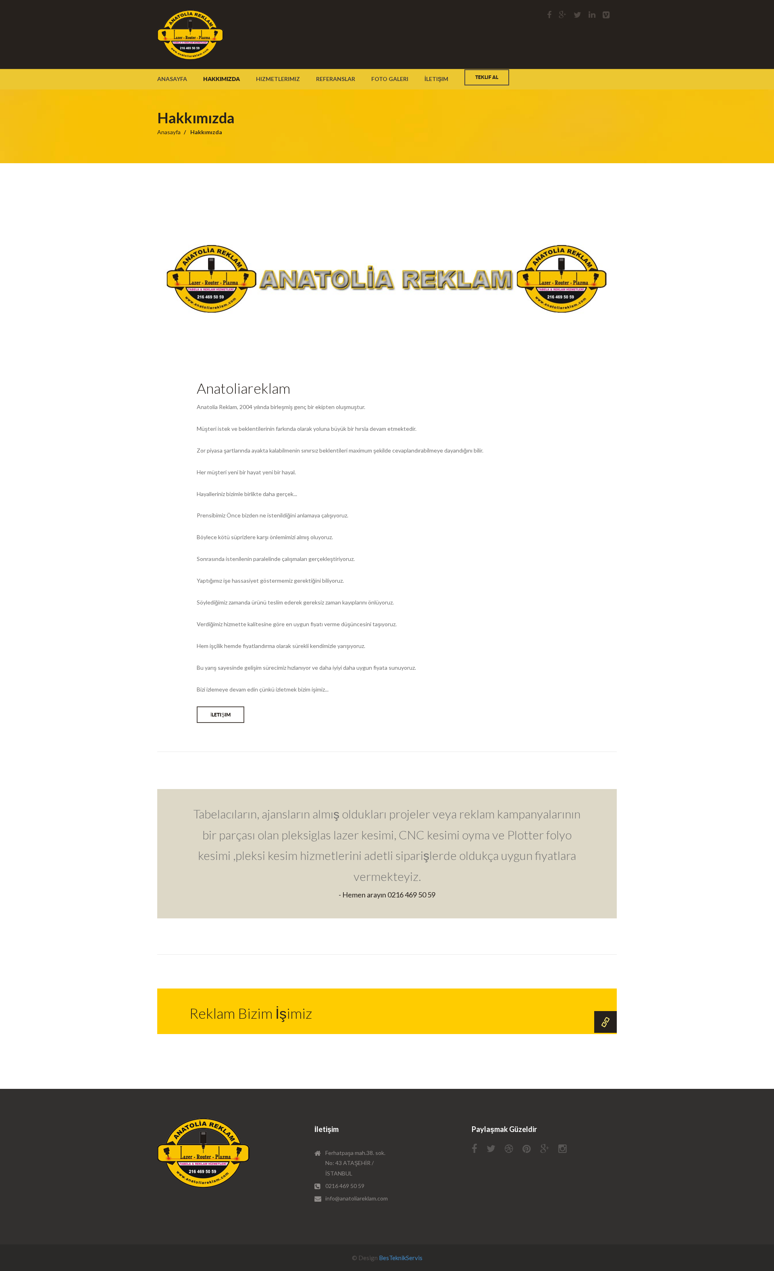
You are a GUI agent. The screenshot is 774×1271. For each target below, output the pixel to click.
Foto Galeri (389, 78)
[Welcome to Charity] (190, 35)
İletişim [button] (220, 714)
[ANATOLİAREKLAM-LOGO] (203, 1153)
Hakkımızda (221, 79)
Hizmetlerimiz (278, 78)
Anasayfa (169, 132)
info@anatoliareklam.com (356, 1198)
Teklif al (486, 77)
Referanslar (335, 78)
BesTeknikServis (400, 1257)
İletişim (436, 78)
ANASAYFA (172, 78)
